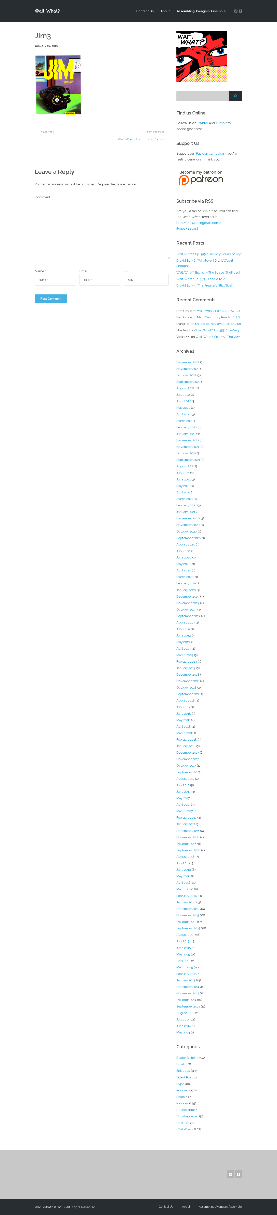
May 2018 (183, 720)
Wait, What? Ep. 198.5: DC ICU (218, 311)
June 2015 (183, 948)
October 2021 (186, 453)
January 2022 (185, 434)
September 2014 (188, 1006)
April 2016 (183, 883)
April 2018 (183, 726)
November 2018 (187, 681)
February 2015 (186, 974)
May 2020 (183, 564)
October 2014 (186, 1000)
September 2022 (188, 382)
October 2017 (186, 765)
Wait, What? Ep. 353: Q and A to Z (200, 279)
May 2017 (183, 798)
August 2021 (185, 466)
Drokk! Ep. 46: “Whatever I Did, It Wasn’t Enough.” (204, 263)
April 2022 (183, 414)
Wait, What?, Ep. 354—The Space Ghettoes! (208, 272)
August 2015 (185, 935)
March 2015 (184, 967)
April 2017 (183, 804)
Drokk (180, 1064)
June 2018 (183, 714)
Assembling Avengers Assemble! (202, 11)
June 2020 (183, 557)
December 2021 (187, 440)
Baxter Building (187, 1058)
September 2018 (188, 694)
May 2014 (183, 1032)
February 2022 (186, 427)
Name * (40, 271)
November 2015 (187, 915)
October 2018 (186, 687)
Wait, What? (47, 11)
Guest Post (184, 1077)
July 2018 (183, 707)
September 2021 (188, 460)
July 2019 (183, 629)
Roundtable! (185, 1110)
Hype (180, 1084)
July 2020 (183, 551)
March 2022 (184, 421)
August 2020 (185, 544)
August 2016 (185, 857)
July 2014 (183, 1019)
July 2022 (183, 395)
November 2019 (187, 603)
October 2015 (186, 922)
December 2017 (187, 752)
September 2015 (188, 928)
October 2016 (186, 844)
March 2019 (184, 655)
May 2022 (183, 408)
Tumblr (221, 123)
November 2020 (188, 525)
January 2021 (185, 512)
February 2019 (186, 661)
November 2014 (187, 993)
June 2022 (183, 401)
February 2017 (186, 817)
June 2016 (183, 870)
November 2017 (187, 759)
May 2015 (183, 954)
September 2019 (188, 616)
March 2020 (185, 577)
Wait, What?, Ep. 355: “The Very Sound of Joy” (209, 254)
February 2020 (186, 583)
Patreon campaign (210, 153)
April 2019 (183, 648)
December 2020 (188, 518)
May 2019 (183, 642)
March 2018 (184, 733)
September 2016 (188, 850)
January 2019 (185, 668)
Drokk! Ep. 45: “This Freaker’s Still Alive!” (204, 285)
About (165, 11)
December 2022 (187, 362)
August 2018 (185, 700)
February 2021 (186, 505)
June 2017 (183, 792)
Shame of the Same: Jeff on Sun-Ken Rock (225, 324)
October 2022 (186, 375)
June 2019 (183, 635)
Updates (182, 1123)
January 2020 (186, 590)
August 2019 (185, 622)
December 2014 (187, 987)
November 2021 (187, 447)
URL (127, 271)
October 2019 (186, 609)
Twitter (202, 123)
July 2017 (182, 785)
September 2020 (188, 538)
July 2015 (183, 941)
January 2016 (185, 902)
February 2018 (186, 739)
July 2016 (183, 863)
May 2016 (183, 876)
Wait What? (184, 1129)
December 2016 (187, 831)
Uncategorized (187, 1116)
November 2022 (187, 369)
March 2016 (184, 889)
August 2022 (185, 388)
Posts (180, 1097)
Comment (42, 197)
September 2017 (188, 772)
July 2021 (182, 473)
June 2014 (183, 1026)
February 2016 (186, 896)
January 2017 (185, 824)
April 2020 (183, 570)
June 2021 (183, 479)
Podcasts (183, 1090)
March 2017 (184, 811)
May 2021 (183, 486)
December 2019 (187, 596)
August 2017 (185, 779)
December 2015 (187, 909)
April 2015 (183, 961)
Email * (84, 271)
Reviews (182, 1103)
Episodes (183, 1071)
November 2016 (187, 837)
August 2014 (185, 1013)
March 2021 (184, 499)
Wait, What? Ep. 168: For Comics (141, 139)
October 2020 (186, 531)
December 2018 (187, 674)
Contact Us (145, 11)
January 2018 (185, 746)
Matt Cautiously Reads (220, 317)
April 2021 (183, 492)
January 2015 (185, 980)
